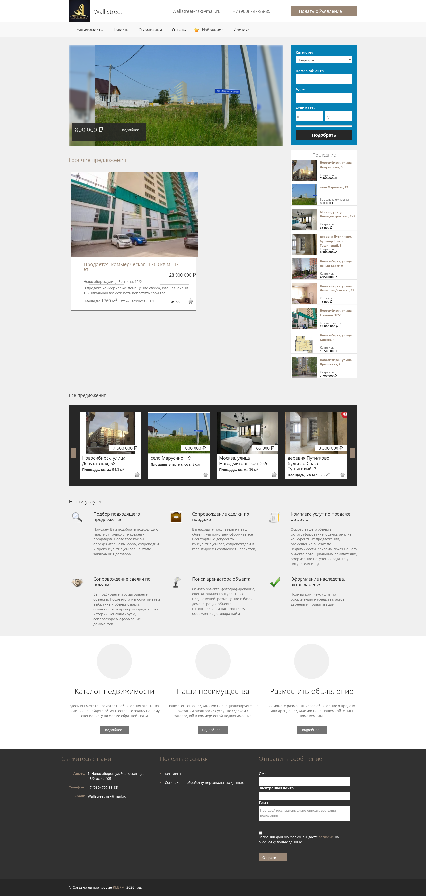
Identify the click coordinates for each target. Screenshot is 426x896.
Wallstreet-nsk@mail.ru (196, 11)
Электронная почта (276, 788)
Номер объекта (310, 70)
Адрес (301, 89)
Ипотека (241, 30)
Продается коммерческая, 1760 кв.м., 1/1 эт (133, 266)
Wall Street (108, 12)
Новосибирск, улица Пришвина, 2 (336, 362)
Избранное (213, 30)
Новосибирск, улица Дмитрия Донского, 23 (337, 288)
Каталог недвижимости (114, 691)
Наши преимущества (213, 691)
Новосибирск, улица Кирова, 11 (336, 337)
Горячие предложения (97, 159)
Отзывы (179, 30)
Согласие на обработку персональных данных (204, 782)
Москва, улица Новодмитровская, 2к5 (337, 214)
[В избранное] (187, 301)
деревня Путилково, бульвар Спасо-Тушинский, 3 (336, 241)
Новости (120, 30)
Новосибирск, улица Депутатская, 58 (336, 165)
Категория (305, 52)
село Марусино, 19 (334, 187)
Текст (263, 802)
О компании (150, 30)
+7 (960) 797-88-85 (251, 11)
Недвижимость (88, 30)
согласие (327, 837)
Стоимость (306, 107)
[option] (176, 95)
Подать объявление (320, 11)
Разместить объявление (311, 691)
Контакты (173, 773)
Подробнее (129, 129)
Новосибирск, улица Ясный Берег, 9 (336, 263)
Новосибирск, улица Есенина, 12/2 (336, 312)
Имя (262, 773)
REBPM (118, 887)
